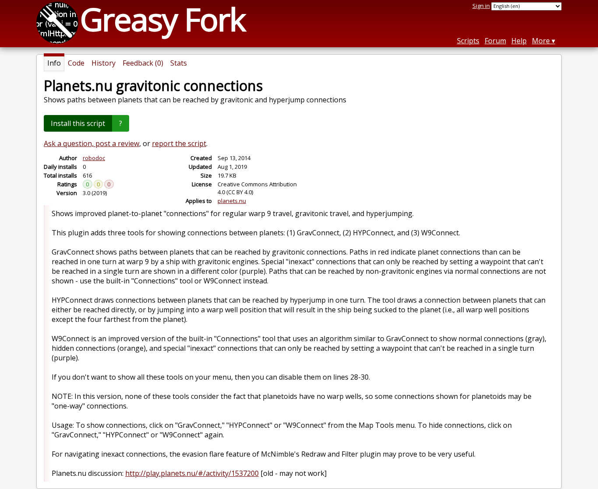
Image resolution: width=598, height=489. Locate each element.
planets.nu (232, 201)
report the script (179, 143)
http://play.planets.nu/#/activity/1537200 (192, 473)
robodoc (94, 158)
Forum (495, 40)
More (541, 40)
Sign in (481, 6)
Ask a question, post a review (91, 143)
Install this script (78, 123)
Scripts (468, 40)
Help (519, 40)
